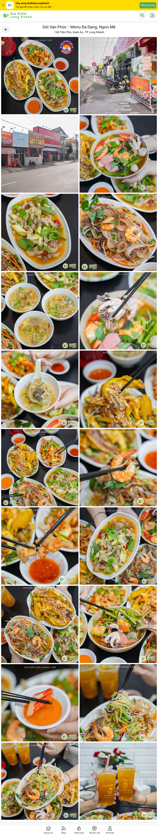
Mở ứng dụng (148, 5)
